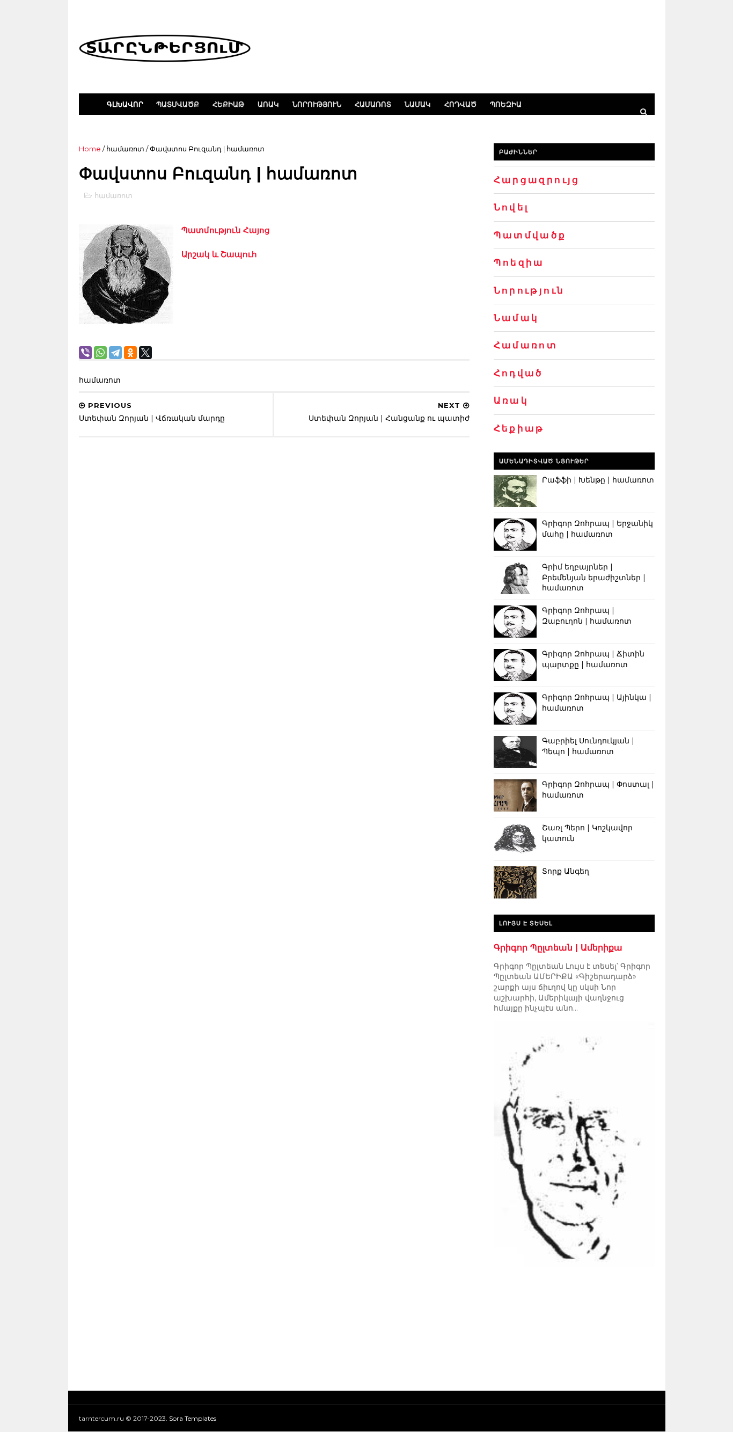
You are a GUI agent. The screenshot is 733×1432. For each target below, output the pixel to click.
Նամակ (418, 104)
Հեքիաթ (228, 104)
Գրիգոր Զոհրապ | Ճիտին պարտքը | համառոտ (593, 659)
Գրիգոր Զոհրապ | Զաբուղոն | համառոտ (587, 615)
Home (90, 148)
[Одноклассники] (130, 352)
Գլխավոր (125, 104)
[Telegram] (115, 352)
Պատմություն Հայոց (225, 230)
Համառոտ (373, 104)
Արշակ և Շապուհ (219, 254)
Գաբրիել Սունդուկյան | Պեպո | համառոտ (588, 746)
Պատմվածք (177, 104)
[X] (145, 352)
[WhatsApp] (100, 352)
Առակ (268, 104)
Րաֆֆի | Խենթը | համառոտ (598, 480)
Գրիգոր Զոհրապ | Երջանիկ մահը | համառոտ (597, 528)
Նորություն (316, 104)
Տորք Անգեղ (565, 871)
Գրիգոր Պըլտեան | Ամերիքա (558, 947)
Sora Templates (192, 1418)
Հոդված (460, 104)
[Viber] (85, 352)
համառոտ (125, 148)
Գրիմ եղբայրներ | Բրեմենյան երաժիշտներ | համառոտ (594, 577)
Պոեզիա (506, 104)
